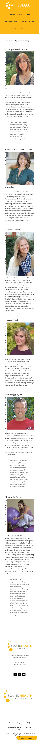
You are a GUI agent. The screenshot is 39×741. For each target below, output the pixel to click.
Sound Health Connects (19, 5)
